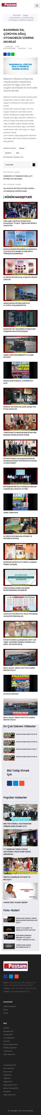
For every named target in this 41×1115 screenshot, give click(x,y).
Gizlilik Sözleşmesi (9, 1006)
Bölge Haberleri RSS (10, 1085)
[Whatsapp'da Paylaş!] (12, 54)
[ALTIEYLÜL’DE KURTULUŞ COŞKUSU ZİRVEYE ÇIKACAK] (20, 266)
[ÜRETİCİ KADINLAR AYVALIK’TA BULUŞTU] (20, 865)
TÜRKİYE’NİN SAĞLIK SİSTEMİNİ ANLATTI (23, 946)
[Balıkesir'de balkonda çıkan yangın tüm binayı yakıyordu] (20, 396)
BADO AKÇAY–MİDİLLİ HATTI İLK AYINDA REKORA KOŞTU (19, 669)
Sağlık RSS (7, 1078)
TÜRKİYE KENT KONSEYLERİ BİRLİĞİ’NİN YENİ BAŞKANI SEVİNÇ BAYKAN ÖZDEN (19, 433)
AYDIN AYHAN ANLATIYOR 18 (26, 734)
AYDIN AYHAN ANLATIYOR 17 (26, 749)
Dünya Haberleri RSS (10, 1044)
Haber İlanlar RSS (9, 1095)
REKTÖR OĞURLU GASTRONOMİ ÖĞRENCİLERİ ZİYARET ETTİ (17, 825)
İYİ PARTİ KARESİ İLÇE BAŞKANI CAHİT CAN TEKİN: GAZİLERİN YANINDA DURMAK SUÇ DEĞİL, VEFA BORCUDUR (19, 642)
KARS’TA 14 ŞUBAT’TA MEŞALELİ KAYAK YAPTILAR (25, 929)
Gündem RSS (8, 1035)
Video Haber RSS (9, 1054)
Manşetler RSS (8, 1031)
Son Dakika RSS (8, 1038)
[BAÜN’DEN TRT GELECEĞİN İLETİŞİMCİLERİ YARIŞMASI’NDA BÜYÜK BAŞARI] (20, 318)
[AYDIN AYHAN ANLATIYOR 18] (9, 735)
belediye (21, 148)
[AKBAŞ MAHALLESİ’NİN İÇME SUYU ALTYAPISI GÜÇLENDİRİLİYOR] (20, 292)
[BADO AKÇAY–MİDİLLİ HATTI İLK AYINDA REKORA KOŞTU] (20, 657)
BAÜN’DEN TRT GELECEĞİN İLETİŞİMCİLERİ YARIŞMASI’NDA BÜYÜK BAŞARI (19, 330)
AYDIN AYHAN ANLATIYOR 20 (26, 742)
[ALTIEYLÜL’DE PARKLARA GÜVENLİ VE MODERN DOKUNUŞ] (20, 525)
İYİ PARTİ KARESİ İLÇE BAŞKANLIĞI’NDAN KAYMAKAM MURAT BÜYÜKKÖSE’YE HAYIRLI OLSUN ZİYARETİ (20, 460)
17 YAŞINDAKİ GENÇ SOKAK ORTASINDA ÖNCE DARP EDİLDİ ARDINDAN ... (17, 852)
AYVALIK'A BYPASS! (11, 694)
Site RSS (6, 1028)
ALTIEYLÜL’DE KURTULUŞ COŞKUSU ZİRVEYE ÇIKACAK (20, 278)
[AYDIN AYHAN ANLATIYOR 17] (9, 750)
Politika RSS (7, 1075)
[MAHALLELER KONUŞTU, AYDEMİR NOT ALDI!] (20, 370)
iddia (17, 153)
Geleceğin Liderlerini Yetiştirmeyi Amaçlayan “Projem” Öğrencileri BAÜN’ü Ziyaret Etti (20, 223)
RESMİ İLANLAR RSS (10, 1048)
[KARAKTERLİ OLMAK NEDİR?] (20, 891)
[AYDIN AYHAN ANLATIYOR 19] (9, 757)
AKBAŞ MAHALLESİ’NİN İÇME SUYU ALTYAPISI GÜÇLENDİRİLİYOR (16, 304)
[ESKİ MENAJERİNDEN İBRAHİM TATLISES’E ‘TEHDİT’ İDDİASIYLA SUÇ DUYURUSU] (9, 936)
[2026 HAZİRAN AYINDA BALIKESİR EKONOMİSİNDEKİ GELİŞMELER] (20, 577)
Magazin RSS (7, 1082)
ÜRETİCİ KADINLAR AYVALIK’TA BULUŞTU (16, 878)
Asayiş (25, 15)
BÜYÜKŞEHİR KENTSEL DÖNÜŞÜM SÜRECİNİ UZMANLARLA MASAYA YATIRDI (20, 488)
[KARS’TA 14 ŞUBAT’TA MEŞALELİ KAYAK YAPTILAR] (9, 929)
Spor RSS (6, 1041)
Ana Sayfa (16, 15)
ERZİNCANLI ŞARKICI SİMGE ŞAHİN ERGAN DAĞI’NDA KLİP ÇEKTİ (26, 920)
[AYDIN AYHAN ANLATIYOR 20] (9, 742)
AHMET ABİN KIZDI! (10, 512)
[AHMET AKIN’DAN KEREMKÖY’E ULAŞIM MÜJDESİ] (20, 344)
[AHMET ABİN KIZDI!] (20, 502)
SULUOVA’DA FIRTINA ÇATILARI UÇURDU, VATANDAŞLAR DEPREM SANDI (19, 187)
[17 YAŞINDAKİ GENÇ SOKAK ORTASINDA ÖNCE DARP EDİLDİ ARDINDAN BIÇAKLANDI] (20, 837)
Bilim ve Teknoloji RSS (10, 1088)
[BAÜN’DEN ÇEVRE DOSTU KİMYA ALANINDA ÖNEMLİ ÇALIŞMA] (20, 551)
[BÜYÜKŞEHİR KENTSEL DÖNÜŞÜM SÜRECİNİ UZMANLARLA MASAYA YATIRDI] (20, 476)
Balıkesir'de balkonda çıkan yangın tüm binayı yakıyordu (19, 408)
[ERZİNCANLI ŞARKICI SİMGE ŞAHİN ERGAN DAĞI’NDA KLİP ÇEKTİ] (9, 919)
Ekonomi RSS (7, 1072)
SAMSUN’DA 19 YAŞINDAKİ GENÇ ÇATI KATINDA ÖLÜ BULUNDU (17, 175)
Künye (5, 1010)
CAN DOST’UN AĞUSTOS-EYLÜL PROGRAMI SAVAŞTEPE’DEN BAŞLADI (20, 615)
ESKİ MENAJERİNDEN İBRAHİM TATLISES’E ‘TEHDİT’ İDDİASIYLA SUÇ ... (26, 937)
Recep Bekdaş (28, 1111)
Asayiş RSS (7, 1091)
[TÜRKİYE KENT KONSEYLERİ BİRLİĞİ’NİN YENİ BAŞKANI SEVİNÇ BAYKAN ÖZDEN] (20, 422)
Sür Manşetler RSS (9, 1065)
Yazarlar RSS (7, 1051)
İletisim (5, 1013)
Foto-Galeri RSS (8, 1068)
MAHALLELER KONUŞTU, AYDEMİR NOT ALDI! (18, 382)
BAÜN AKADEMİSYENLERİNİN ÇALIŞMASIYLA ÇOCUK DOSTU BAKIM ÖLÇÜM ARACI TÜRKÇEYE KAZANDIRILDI (20, 251)
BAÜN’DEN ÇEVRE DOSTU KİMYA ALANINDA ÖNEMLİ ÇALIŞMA (20, 563)
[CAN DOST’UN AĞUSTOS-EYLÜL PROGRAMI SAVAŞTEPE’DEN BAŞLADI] (20, 603)
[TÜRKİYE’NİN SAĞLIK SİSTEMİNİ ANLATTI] (9, 946)
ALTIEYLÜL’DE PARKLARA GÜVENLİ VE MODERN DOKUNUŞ (17, 537)
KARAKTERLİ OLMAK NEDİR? (15, 902)
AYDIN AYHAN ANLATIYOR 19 (26, 757)
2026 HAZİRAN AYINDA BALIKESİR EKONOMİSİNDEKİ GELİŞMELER (16, 589)
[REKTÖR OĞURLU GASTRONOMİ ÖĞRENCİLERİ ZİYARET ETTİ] (20, 812)
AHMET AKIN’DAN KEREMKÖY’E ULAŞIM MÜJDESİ (18, 356)
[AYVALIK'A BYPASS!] (20, 683)
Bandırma (8, 153)
